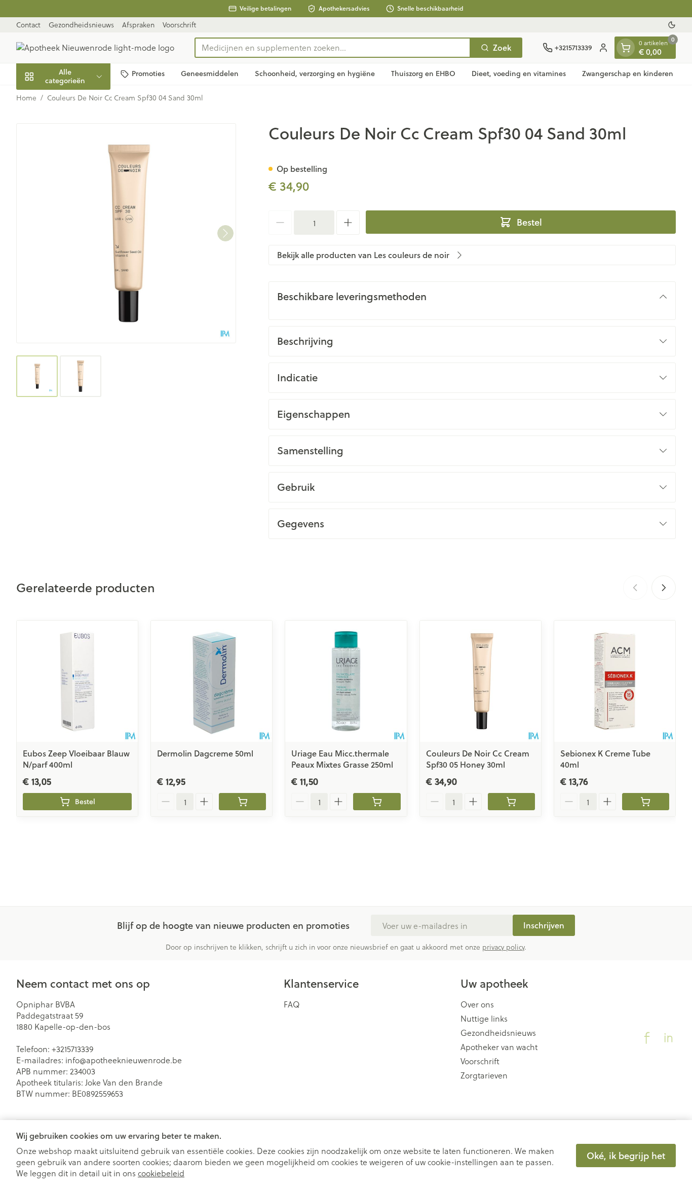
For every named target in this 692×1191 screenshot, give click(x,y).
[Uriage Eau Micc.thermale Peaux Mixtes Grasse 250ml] (345, 681)
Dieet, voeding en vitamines (519, 73)
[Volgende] (225, 233)
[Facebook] (647, 1037)
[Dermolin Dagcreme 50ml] (211, 681)
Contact (28, 24)
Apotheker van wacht (498, 1047)
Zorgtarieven (484, 1075)
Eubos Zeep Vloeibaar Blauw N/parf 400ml (76, 758)
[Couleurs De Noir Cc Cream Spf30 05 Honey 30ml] (480, 681)
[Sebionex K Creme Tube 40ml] (614, 681)
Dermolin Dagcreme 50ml (205, 753)
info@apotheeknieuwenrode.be (123, 1060)
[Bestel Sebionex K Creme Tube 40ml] (645, 801)
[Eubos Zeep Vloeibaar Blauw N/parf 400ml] (77, 681)
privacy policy (503, 947)
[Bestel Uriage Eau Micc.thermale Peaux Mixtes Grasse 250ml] (376, 801)
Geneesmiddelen (210, 73)
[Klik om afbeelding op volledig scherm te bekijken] (126, 233)
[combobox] (333, 48)
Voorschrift (179, 24)
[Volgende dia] (663, 587)
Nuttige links (484, 1018)
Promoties (148, 73)
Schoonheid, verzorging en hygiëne (315, 73)
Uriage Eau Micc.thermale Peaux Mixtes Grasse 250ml (342, 758)
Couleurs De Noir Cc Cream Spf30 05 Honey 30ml (477, 758)
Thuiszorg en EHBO (423, 73)
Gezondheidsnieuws (81, 24)
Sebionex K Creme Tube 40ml (605, 758)
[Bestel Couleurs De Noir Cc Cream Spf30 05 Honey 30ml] (511, 801)
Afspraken (138, 24)
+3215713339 (72, 1049)
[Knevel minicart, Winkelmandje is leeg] (626, 48)
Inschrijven (543, 925)
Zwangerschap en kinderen (627, 73)
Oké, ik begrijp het (626, 1155)
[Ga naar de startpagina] (95, 47)
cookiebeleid (161, 1173)
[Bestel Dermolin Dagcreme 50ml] (242, 801)
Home (26, 98)
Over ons (477, 1004)
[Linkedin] (668, 1037)
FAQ (292, 1004)
